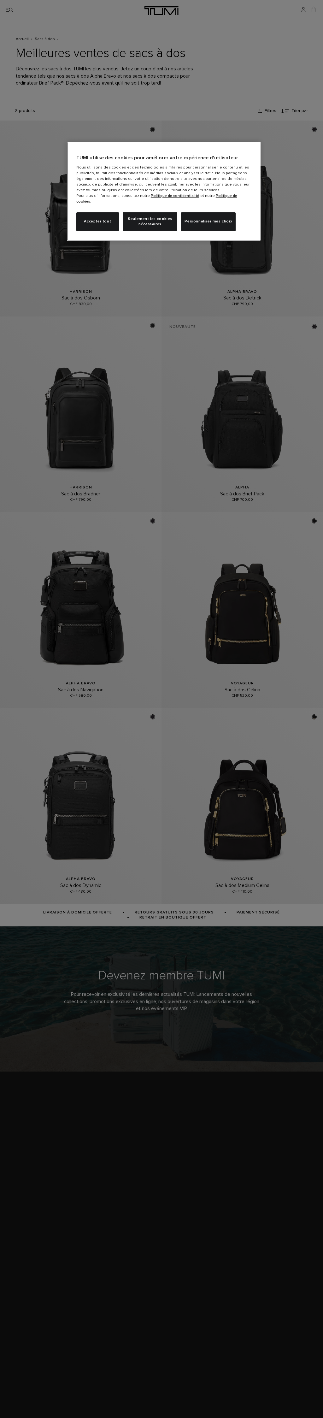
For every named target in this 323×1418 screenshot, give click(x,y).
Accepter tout (97, 221)
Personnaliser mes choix (208, 221)
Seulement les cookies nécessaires (150, 221)
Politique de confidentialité (175, 196)
